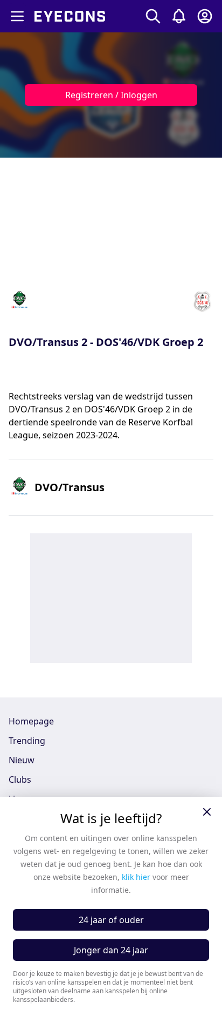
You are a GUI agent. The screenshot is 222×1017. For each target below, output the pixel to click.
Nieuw (21, 760)
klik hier (136, 877)
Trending (27, 741)
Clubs (20, 779)
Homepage (31, 721)
